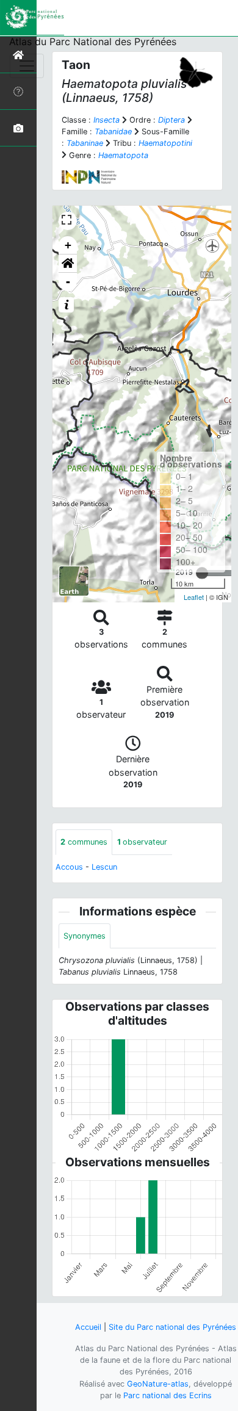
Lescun (104, 867)
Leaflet (194, 597)
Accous (69, 867)
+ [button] (68, 245)
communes (83, 841)
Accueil (88, 1327)
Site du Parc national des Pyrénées (172, 1327)
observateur (142, 841)
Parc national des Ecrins (167, 1395)
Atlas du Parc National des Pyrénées (92, 41)
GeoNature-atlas (158, 1383)
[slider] (202, 573)
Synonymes (84, 935)
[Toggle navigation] (27, 66)
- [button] (68, 281)
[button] (68, 263)
